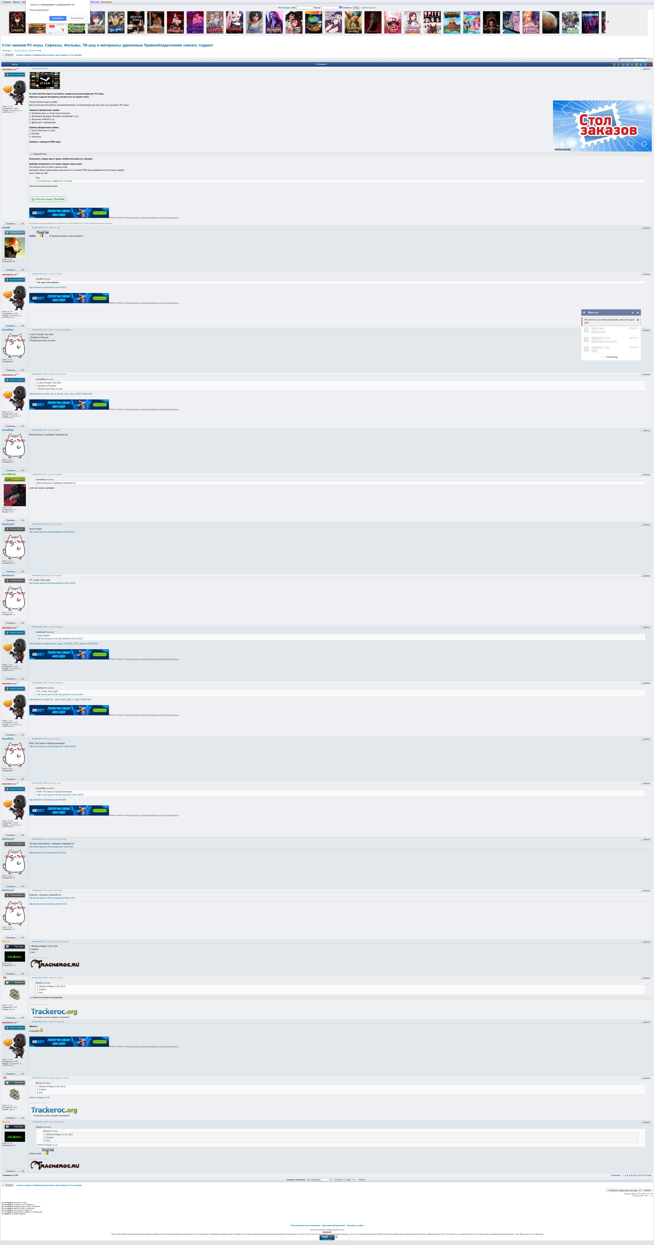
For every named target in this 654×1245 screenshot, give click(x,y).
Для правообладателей (334, 1225)
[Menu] (584, 312)
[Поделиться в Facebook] (614, 64)
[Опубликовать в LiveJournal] (627, 64)
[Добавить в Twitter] (641, 64)
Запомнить (347, 8)
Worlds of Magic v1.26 (39, 1097)
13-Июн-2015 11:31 (40, 274)
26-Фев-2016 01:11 (39, 1022)
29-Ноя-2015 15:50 (39, 374)
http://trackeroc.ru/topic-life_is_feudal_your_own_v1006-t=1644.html (60, 394)
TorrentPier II (322, 1230)
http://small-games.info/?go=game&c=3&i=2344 (51, 847)
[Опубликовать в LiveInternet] (623, 64)
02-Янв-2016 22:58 (39, 627)
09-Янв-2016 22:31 (39, 839)
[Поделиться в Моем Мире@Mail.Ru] (632, 64)
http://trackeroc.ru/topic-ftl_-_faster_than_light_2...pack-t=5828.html (60, 699)
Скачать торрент (24, 55)
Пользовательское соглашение (305, 1225)
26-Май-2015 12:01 (40, 227)
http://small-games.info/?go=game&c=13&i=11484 (52, 583)
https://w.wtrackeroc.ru (170, 217)
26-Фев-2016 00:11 (39, 941)
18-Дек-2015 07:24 (39, 474)
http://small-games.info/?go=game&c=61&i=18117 (52, 532)
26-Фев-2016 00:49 (40, 978)
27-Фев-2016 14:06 (40, 1122)
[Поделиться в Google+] (618, 64)
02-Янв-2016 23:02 (39, 683)
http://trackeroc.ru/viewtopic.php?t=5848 (47, 800)
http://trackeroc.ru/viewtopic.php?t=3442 (47, 287)
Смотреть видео (44, 199)
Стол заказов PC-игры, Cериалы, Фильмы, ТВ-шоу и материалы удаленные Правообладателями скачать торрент (107, 45)
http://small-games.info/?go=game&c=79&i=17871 (52, 898)
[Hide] (638, 312)
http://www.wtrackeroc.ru (151, 217)
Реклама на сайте (355, 1225)
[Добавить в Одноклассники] (636, 64)
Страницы (6, 50)
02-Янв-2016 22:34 (39, 524)
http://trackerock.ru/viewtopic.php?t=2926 (48, 904)
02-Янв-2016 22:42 (39, 575)
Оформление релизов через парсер (50, 55)
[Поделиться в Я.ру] (649, 64)
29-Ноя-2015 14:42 (39, 330)
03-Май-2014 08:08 (40, 68)
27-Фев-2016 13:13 (40, 1078)
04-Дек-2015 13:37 (39, 430)
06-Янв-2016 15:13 (39, 739)
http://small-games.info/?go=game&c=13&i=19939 (52, 746)
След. (39, 50)
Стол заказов (75, 55)
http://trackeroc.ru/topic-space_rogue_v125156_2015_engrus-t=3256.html (63, 643)
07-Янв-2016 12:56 (39, 783)
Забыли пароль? (368, 8)
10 (35, 50)
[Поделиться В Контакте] (645, 64)
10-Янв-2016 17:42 (39, 890)
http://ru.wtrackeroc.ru (133, 217)
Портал (16, 2)
